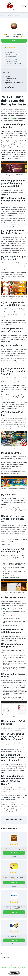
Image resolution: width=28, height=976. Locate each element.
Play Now (14, 41)
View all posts (5, 957)
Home (2, 14)
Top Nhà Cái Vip (12, 965)
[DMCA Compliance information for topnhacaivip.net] (14, 972)
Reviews (10, 14)
